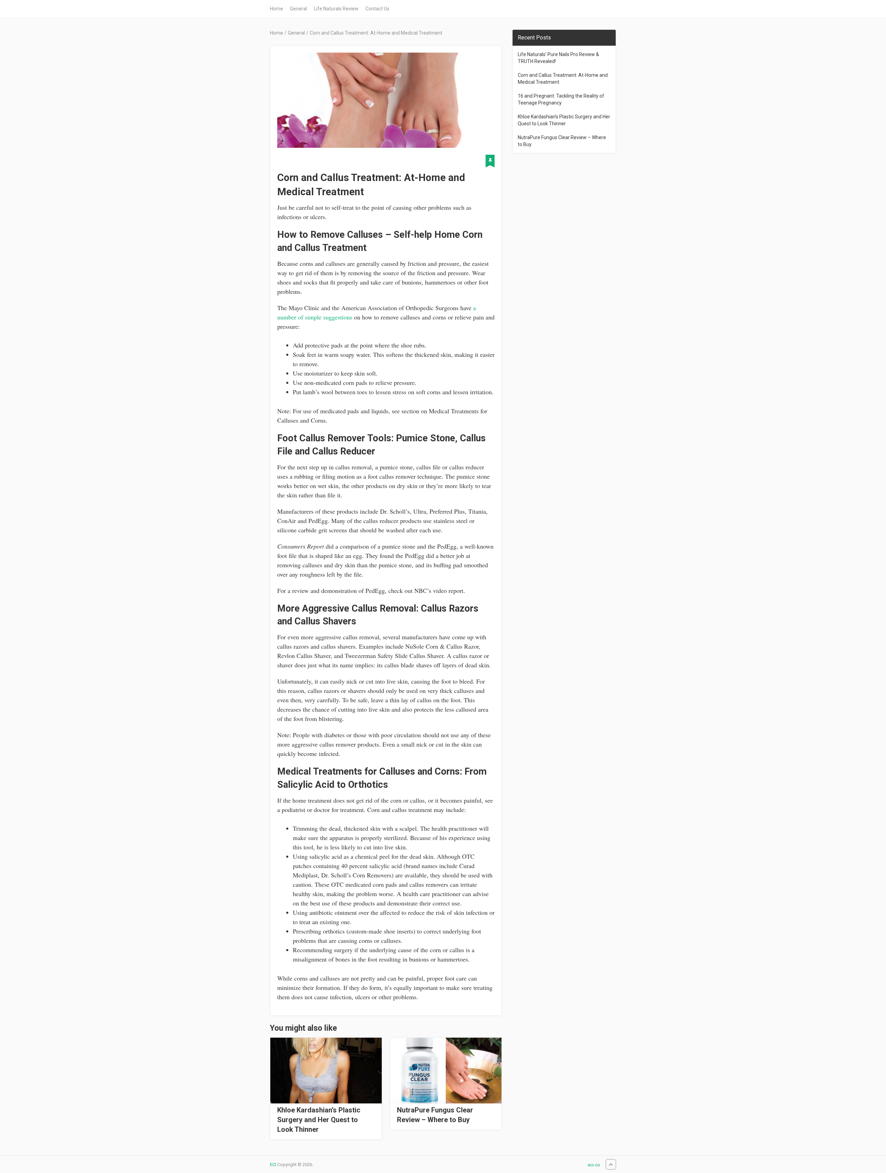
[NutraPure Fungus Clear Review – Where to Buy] (445, 1070)
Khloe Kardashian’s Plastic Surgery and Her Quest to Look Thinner (318, 1120)
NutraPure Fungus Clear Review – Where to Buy (435, 1115)
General (298, 8)
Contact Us (377, 8)
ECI (273, 1164)
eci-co (594, 1164)
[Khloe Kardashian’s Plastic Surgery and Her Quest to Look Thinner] (326, 1070)
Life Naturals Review (336, 8)
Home (276, 8)
